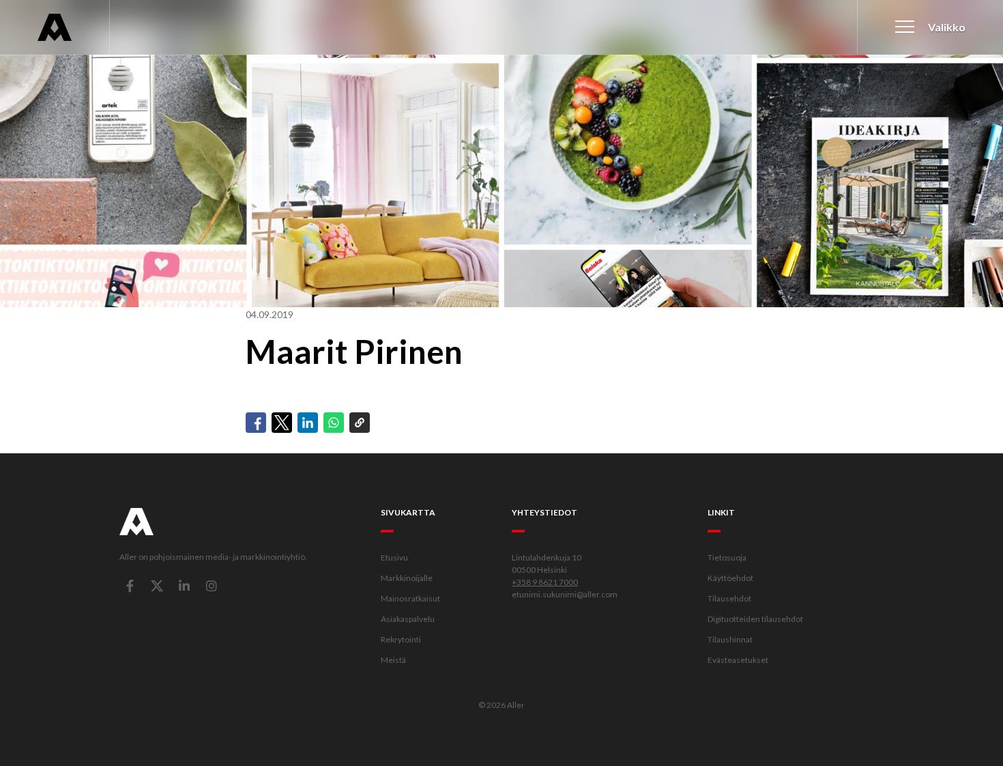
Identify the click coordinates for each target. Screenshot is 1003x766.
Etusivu (394, 557)
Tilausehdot (729, 598)
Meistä (393, 660)
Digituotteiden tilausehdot (755, 619)
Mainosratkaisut (410, 598)
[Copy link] (359, 422)
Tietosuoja (727, 557)
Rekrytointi (401, 639)
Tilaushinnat (730, 639)
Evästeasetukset (738, 660)
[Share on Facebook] (256, 422)
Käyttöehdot (730, 578)
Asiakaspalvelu (408, 619)
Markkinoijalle (407, 578)
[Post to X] (282, 422)
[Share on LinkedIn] (307, 422)
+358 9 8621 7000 (545, 582)
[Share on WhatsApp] (333, 422)
